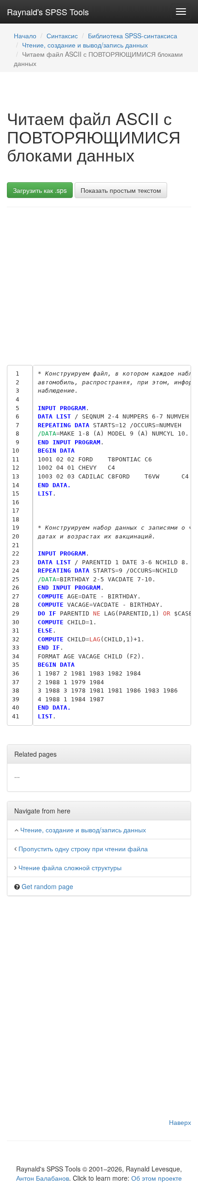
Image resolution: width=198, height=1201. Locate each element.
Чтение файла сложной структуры (70, 867)
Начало (25, 35)
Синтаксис (62, 35)
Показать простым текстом (121, 190)
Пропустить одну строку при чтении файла (83, 848)
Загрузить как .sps (40, 190)
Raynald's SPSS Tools (48, 12)
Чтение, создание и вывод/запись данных (85, 44)
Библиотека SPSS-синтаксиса (132, 35)
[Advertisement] (99, 283)
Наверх (180, 1122)
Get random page (47, 886)
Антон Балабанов (42, 1178)
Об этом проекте (156, 1178)
